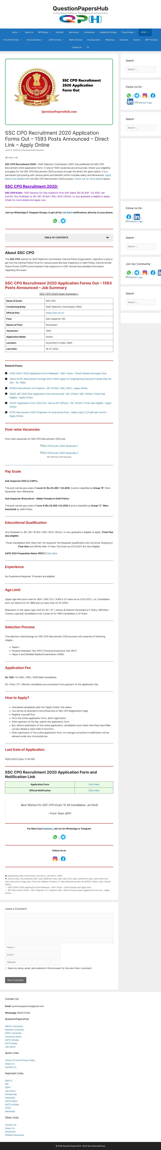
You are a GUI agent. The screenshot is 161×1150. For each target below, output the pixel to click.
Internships (74, 32)
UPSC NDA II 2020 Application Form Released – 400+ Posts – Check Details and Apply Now (58, 373)
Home (14, 32)
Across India (13, 878)
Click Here (51, 553)
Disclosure (10, 1131)
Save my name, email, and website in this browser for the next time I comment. (50, 968)
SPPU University (13, 1033)
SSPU (8, 1087)
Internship (10, 1097)
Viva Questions (93, 40)
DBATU (8, 1080)
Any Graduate (26, 878)
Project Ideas (127, 32)
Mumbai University (14, 1029)
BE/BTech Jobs (50, 878)
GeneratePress (98, 1146)
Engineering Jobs (16, 876)
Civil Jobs (72, 878)
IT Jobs (61, 881)
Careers (136, 40)
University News (34, 40)
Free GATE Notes (11, 40)
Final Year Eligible (40, 881)
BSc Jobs (62, 878)
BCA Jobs (38, 878)
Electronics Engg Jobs (20, 881)
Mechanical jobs (73, 881)
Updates (48, 828)
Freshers (53, 881)
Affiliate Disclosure (14, 1135)
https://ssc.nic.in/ (55, 312)
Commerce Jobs (85, 878)
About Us (29, 32)
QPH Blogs (43, 32)
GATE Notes (11, 1043)
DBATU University (14, 1026)
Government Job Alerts (35, 876)
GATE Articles (55, 40)
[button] (59, 238)
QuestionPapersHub (80, 8)
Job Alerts (51, 876)
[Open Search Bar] (88, 47)
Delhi (96, 878)
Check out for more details (88, 178)
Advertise (123, 40)
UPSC (143, 32)
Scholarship (89, 32)
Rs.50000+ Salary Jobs (92, 881)
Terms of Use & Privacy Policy (20, 1060)
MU (7, 1084)
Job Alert (60, 32)
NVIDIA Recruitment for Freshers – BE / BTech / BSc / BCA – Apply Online (48, 388)
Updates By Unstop (108, 32)
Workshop (110, 40)
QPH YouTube (151, 40)
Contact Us (77, 47)
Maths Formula (75, 40)
